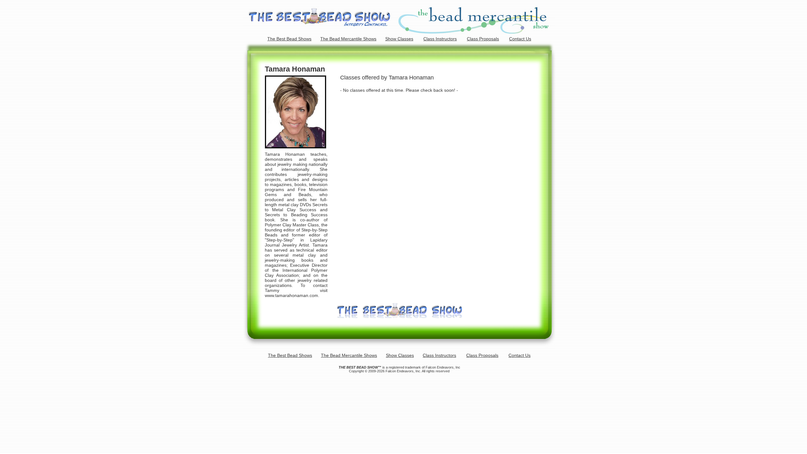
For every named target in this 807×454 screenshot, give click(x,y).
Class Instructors (440, 38)
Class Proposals (483, 38)
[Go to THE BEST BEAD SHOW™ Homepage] (399, 318)
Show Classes (399, 38)
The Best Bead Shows (289, 38)
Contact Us (520, 38)
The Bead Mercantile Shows (348, 38)
